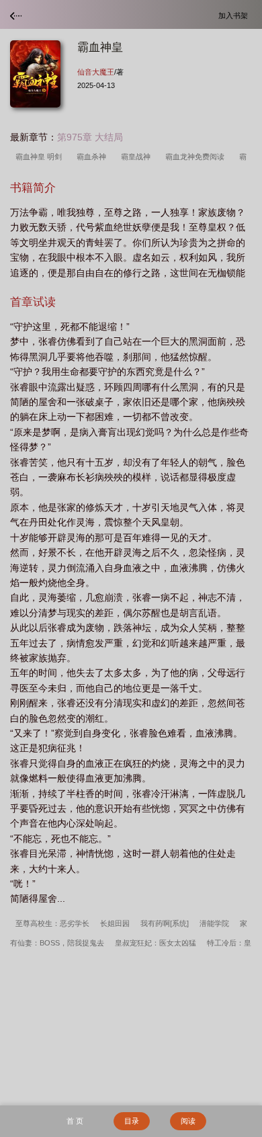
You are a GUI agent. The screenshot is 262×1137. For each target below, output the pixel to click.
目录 (131, 1121)
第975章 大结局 (90, 137)
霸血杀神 (93, 157)
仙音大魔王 (95, 72)
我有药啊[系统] (164, 923)
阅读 (188, 1121)
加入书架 (235, 15)
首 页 (75, 1121)
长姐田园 (115, 923)
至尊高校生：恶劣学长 (52, 923)
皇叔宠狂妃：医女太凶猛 (155, 943)
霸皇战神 (138, 157)
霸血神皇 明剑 (40, 157)
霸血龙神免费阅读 (196, 157)
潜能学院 (214, 923)
